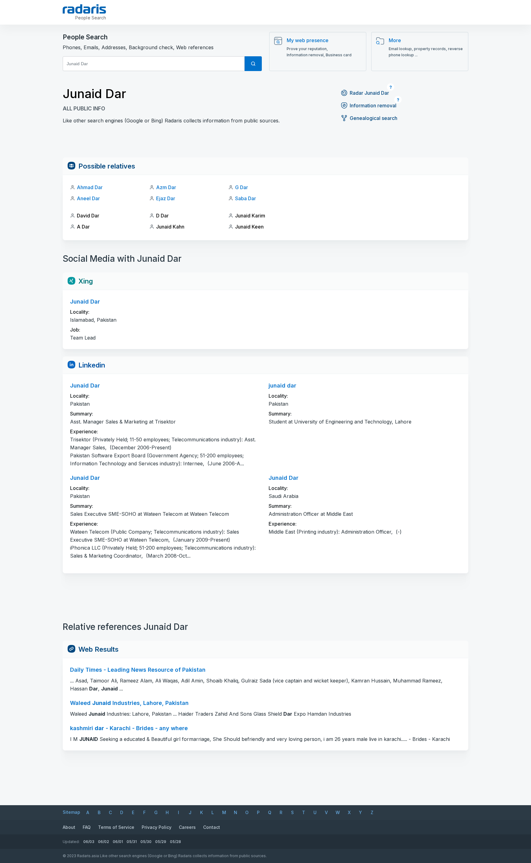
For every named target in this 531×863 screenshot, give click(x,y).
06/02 (103, 841)
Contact (211, 827)
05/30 (145, 841)
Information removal (373, 105)
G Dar (241, 187)
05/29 (160, 841)
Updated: (71, 841)
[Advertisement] (265, 143)
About (69, 827)
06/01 (118, 841)
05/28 (175, 841)
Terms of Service (116, 827)
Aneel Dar (88, 198)
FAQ (87, 827)
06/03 (88, 841)
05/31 (132, 841)
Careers (187, 827)
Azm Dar (166, 187)
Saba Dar (245, 198)
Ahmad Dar (90, 187)
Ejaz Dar (165, 198)
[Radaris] (84, 9)
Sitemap (71, 812)
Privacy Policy (156, 827)
